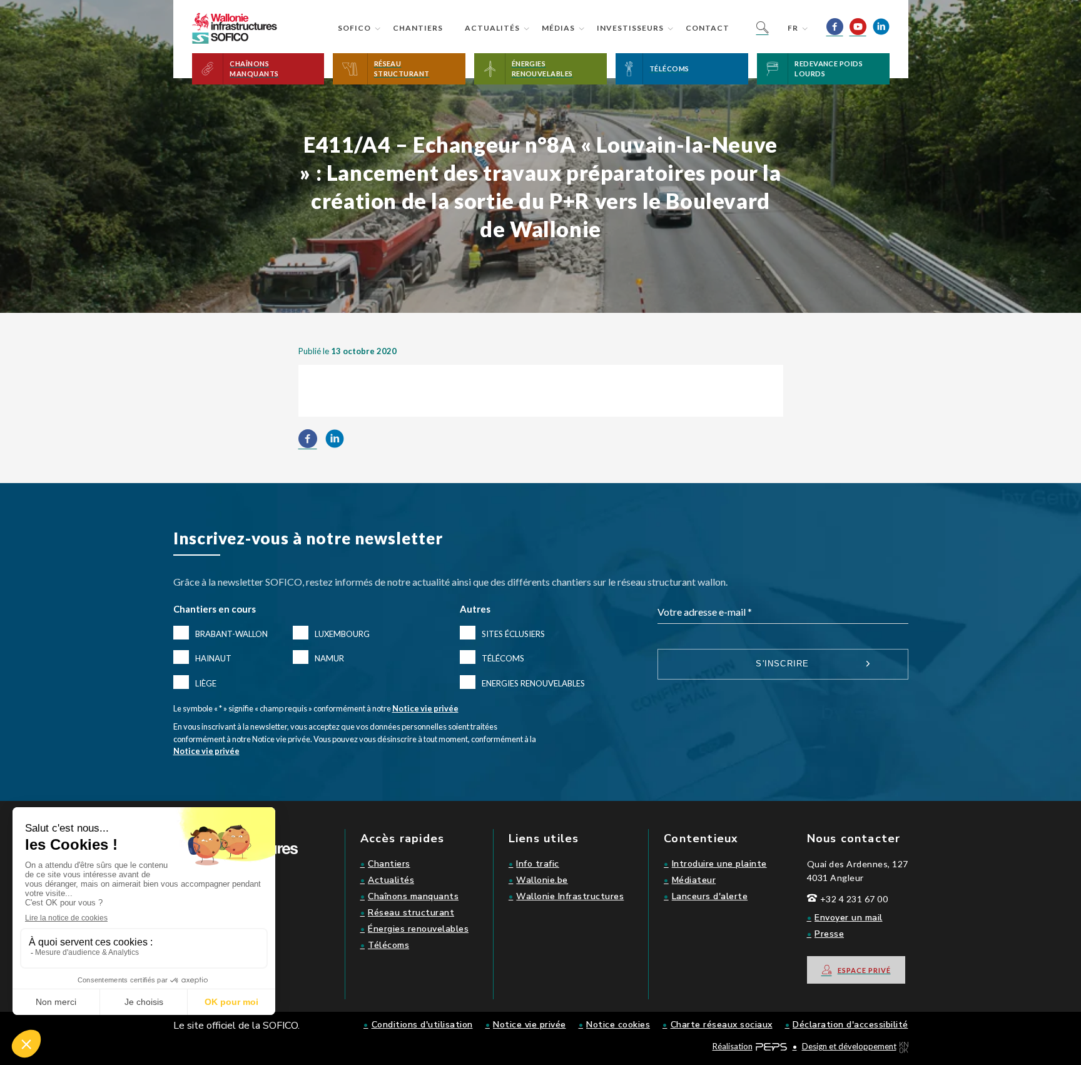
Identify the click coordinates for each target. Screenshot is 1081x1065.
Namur (329, 658)
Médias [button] (558, 28)
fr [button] (793, 28)
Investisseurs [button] (630, 28)
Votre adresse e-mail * (704, 612)
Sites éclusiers (513, 634)
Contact (707, 28)
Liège (205, 683)
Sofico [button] (354, 28)
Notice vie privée (425, 708)
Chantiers (418, 28)
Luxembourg (342, 634)
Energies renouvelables (533, 683)
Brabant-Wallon (231, 634)
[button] (258, 68)
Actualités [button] (492, 28)
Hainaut (213, 658)
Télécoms (503, 658)
